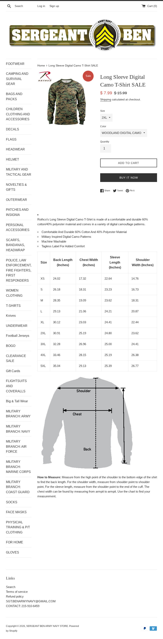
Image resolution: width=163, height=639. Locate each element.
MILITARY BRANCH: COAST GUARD (18, 487)
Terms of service (17, 591)
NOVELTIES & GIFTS (16, 187)
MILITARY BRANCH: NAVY (18, 429)
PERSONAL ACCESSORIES (17, 227)
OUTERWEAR (16, 199)
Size (102, 111)
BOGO (10, 345)
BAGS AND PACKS (14, 96)
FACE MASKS (16, 512)
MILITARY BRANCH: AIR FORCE (16, 446)
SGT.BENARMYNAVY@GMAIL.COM (31, 601)
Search (10, 587)
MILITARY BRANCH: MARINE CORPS (18, 466)
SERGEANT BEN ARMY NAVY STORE (47, 626)
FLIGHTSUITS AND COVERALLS (16, 386)
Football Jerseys (17, 335)
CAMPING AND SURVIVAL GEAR (17, 79)
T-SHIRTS (13, 305)
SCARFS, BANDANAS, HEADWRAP (15, 245)
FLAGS (11, 139)
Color (103, 126)
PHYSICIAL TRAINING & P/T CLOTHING (18, 527)
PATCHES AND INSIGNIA (17, 212)
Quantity (104, 141)
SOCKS (11, 502)
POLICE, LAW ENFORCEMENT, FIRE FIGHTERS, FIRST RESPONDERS (18, 270)
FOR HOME (14, 542)
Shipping (105, 99)
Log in (41, 6)
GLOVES (12, 552)
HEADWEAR (15, 149)
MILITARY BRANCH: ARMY (18, 414)
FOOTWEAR (15, 63)
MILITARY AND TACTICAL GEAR (18, 172)
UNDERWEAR (16, 325)
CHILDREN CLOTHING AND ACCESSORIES (18, 114)
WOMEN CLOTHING (14, 293)
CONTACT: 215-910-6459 (22, 606)
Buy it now (128, 177)
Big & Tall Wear (17, 401)
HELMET (12, 159)
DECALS (12, 129)
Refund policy (15, 596)
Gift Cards (13, 371)
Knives (11, 315)
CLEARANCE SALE (16, 358)
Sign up (54, 6)
